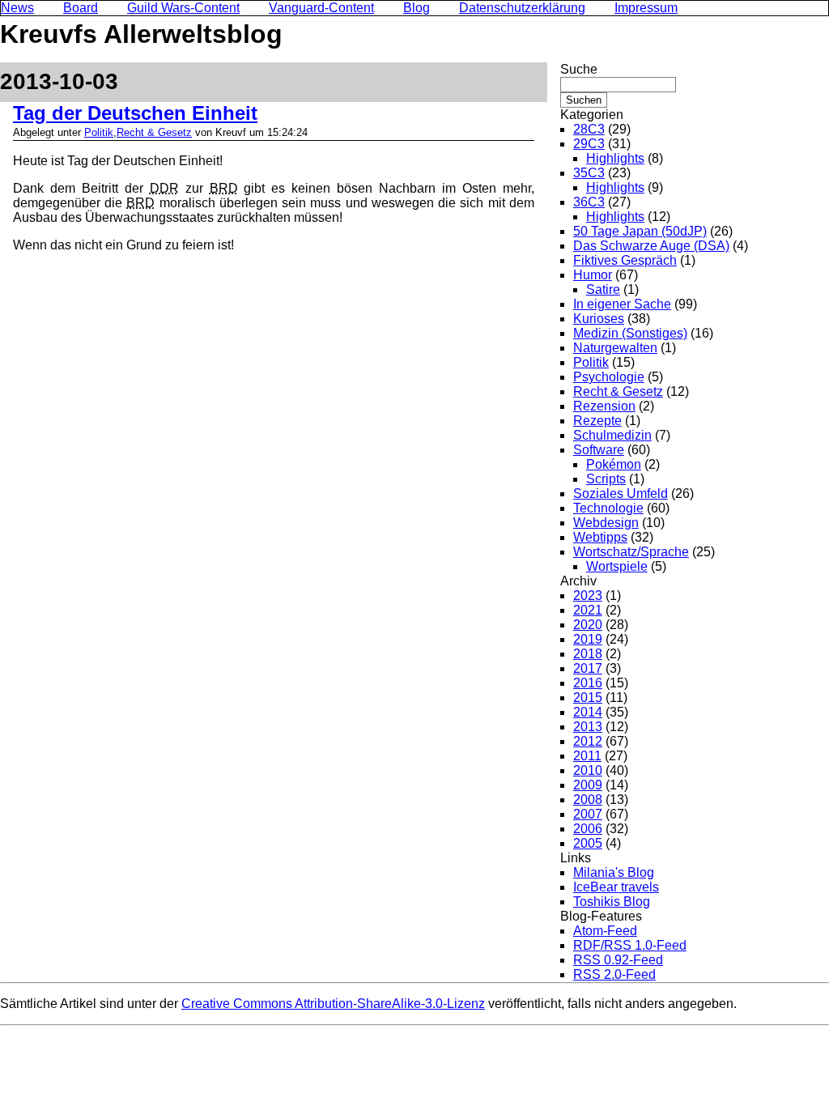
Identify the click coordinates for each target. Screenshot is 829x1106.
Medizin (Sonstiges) (630, 333)
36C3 (589, 202)
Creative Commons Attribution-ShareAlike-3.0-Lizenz (333, 1003)
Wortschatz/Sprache (631, 552)
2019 (587, 639)
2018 (587, 654)
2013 (587, 727)
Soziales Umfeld (620, 493)
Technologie (608, 508)
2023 (587, 595)
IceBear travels (616, 887)
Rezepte (597, 421)
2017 (587, 668)
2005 (587, 843)
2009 (587, 785)
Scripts (606, 479)
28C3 (589, 129)
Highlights (615, 158)
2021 (587, 610)
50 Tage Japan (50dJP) (640, 231)
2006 (587, 829)
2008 (587, 799)
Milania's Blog (613, 872)
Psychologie (608, 377)
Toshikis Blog (611, 901)
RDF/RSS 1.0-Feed (630, 945)
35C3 (589, 173)
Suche (578, 69)
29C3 (589, 144)
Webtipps (600, 537)
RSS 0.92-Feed (618, 960)
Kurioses (598, 318)
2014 (587, 712)
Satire (603, 289)
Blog (416, 8)
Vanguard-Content (321, 8)
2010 (587, 770)
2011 (587, 756)
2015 (587, 697)
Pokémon (613, 464)
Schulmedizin (612, 435)
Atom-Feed (605, 931)
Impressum (646, 8)
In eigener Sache (622, 304)
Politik (98, 132)
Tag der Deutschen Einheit (135, 113)
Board (80, 8)
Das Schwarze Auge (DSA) (651, 246)
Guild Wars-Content (183, 8)
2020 (587, 625)
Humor (592, 275)
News (17, 8)
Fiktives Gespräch (625, 260)
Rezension (604, 406)
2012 (587, 741)
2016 (587, 683)
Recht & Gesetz (154, 132)
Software (598, 450)
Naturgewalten (615, 348)
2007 (587, 814)
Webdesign (606, 523)
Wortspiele (617, 566)
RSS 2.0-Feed (614, 974)
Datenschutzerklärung (522, 8)
